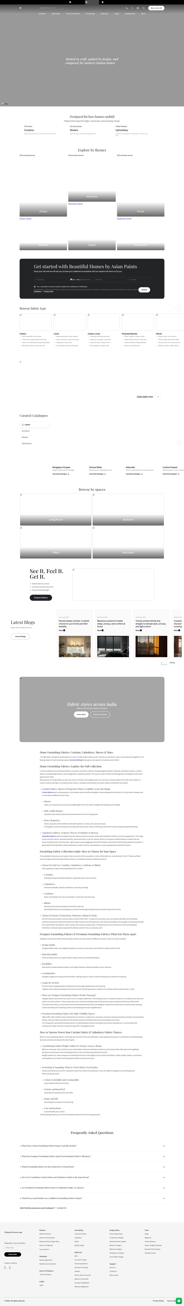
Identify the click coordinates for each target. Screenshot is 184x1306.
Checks (43, 211)
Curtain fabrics (47, 792)
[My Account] (132, 8)
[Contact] (127, 8)
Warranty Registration (82, 1286)
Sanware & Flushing (81, 1267)
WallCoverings (79, 1245)
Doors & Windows (73, 14)
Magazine (148, 1238)
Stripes (92, 245)
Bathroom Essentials (81, 1279)
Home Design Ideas (116, 1234)
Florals (140, 211)
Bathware (104, 14)
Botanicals (91, 196)
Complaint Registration (82, 1283)
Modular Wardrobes (45, 1260)
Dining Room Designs (117, 1253)
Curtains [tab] (25, 431)
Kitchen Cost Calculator (47, 1238)
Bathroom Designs (116, 1249)
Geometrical (140, 245)
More (143, 14)
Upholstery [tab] (27, 443)
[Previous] (171, 308)
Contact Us (61, 1208)
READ (61, 630)
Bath (76, 1256)
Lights (116, 14)
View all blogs (20, 636)
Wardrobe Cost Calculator (47, 1264)
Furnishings (90, 14)
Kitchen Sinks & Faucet (82, 1275)
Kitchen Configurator (46, 1245)
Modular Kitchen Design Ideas (49, 1241)
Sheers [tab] (25, 437)
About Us (113, 1267)
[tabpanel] (118, 448)
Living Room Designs (117, 1238)
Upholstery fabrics (49, 836)
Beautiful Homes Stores (152, 1249)
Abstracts (43, 245)
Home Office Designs (117, 1257)
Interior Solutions (150, 1241)
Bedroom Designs (115, 1245)
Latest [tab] (27, 425)
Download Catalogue (59, 474)
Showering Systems (81, 1263)
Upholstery (78, 1238)
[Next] (178, 308)
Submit (144, 290)
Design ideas (130, 14)
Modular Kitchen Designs (118, 1241)
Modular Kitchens (45, 1234)
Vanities (77, 1271)
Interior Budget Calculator (153, 1245)
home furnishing (76, 760)
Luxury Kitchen (44, 1249)
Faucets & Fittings (80, 1260)
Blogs (147, 1234)
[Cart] (143, 8)
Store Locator (114, 1275)
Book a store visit (156, 8)
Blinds (77, 1241)
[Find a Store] (138, 8)
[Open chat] (179, 1301)
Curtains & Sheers (80, 1234)
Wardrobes (56, 14)
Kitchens (42, 14)
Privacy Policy (48, 291)
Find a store (81, 714)
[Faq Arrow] (164, 1146)
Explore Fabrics (41, 598)
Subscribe (13, 1254)
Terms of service (173, 1301)
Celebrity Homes (150, 1253)
